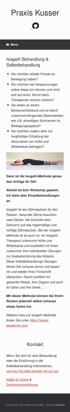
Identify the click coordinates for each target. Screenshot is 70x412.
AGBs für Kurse (17, 379)
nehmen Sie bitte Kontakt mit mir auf (32, 371)
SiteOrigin (60, 404)
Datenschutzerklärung (22, 384)
